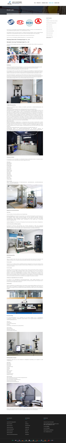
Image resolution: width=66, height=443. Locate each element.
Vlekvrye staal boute (9, 423)
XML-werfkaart (40, 441)
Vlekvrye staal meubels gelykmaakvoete (49, 37)
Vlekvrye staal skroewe (10, 427)
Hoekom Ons (27, 432)
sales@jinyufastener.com (49, 431)
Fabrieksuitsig (27, 427)
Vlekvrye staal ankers (10, 432)
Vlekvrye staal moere (9, 425)
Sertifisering (26, 423)
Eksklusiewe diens (27, 425)
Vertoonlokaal (27, 434)
